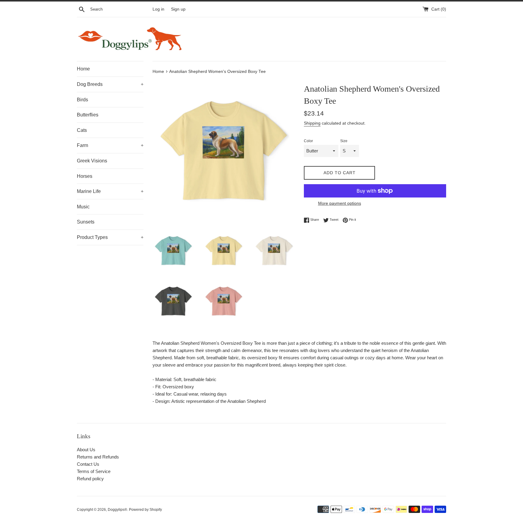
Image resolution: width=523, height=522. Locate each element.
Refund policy (90, 478)
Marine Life (110, 191)
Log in (158, 9)
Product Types (110, 237)
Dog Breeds (110, 84)
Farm (110, 145)
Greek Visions (92, 160)
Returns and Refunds (98, 456)
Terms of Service (93, 471)
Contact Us (88, 464)
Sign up (178, 9)
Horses (84, 176)
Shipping (312, 123)
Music (83, 206)
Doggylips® (117, 509)
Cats (82, 130)
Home (83, 68)
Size (343, 141)
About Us (86, 449)
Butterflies (87, 114)
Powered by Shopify (145, 509)
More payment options (339, 203)
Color (308, 141)
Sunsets (85, 221)
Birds (82, 99)
